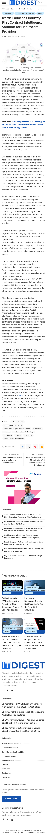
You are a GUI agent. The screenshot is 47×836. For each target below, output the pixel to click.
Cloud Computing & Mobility (15, 590)
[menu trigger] (4, 2)
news (19, 435)
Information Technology (25, 13)
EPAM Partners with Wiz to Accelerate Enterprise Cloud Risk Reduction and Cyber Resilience (12, 642)
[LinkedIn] (12, 690)
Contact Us (25, 812)
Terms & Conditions (37, 833)
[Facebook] (22, 446)
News (40, 13)
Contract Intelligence (13, 425)
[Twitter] (28, 446)
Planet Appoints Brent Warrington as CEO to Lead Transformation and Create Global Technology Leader (23, 125)
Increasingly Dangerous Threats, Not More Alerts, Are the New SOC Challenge (33, 604)
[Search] (42, 2)
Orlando (29, 435)
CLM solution (18, 422)
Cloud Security (10, 628)
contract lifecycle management (17, 429)
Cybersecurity (32, 587)
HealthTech (8, 13)
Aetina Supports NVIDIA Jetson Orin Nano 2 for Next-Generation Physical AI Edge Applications (12, 604)
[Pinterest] (35, 446)
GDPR (27, 833)
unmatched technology (14, 438)
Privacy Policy (19, 833)
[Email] (41, 446)
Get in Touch (11, 799)
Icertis (21, 395)
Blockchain (31, 628)
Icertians (38, 429)
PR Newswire (9, 37)
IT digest (8, 435)
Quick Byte (31, 631)
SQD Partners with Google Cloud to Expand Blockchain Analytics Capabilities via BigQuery (34, 642)
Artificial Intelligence (12, 587)
